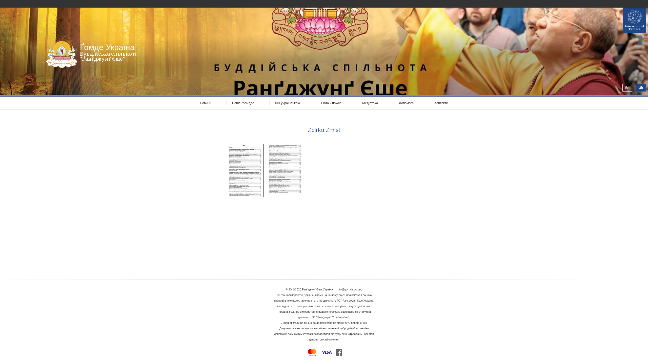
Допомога (406, 103)
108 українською (287, 103)
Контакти (441, 103)
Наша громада (243, 103)
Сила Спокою (331, 103)
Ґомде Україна (107, 47)
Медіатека (370, 103)
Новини (205, 103)
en (627, 87)
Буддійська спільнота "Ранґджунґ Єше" (108, 56)
